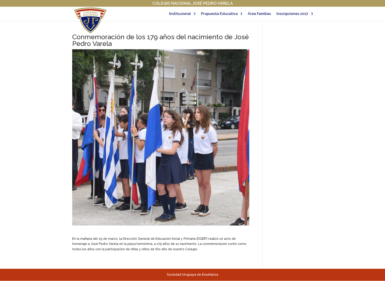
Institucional (180, 14)
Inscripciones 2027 (292, 14)
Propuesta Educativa (219, 14)
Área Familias (259, 14)
